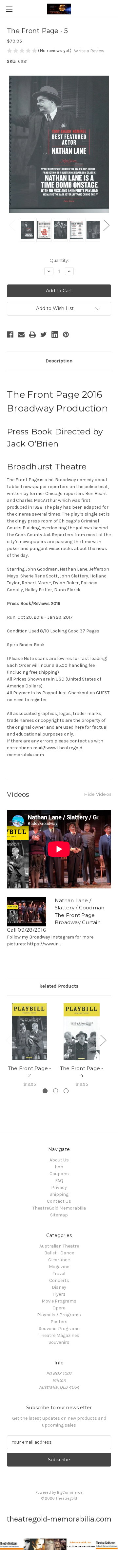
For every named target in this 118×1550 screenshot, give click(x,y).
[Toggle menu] (9, 9)
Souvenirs (59, 1342)
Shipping (59, 1194)
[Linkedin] (54, 334)
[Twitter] (43, 334)
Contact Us (59, 1201)
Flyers (59, 1294)
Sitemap (59, 1215)
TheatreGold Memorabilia (59, 1208)
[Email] (21, 334)
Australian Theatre (59, 1246)
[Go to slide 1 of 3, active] (45, 1090)
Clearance (59, 1260)
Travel (59, 1273)
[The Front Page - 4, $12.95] (81, 1031)
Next (106, 225)
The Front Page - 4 (82, 1072)
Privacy (59, 1187)
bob (59, 1167)
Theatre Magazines (59, 1335)
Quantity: (59, 260)
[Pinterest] (66, 334)
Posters (59, 1321)
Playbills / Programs (59, 1315)
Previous (11, 225)
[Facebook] (10, 334)
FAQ (59, 1180)
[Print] (32, 334)
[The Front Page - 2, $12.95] (29, 1031)
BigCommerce (70, 1492)
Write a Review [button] (89, 51)
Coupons (59, 1173)
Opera (59, 1308)
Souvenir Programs (59, 1328)
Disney (59, 1287)
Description (59, 361)
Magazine (59, 1266)
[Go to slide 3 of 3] (66, 1090)
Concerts (59, 1280)
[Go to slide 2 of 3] (55, 1090)
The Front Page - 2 (29, 1072)
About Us (59, 1160)
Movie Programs (59, 1301)
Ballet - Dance (59, 1253)
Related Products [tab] (59, 986)
